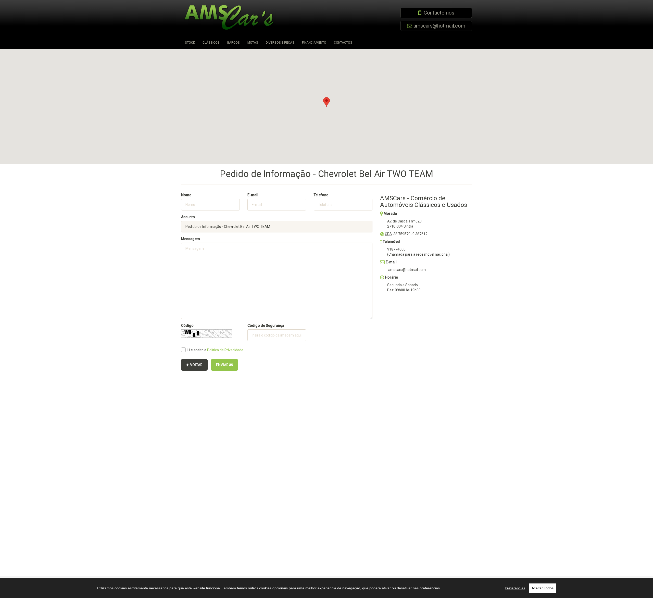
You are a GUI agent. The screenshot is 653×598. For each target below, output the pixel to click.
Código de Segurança (265, 325)
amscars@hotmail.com (439, 26)
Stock (190, 42)
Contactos (343, 42)
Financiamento (314, 42)
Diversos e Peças (280, 42)
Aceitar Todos (543, 588)
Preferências (515, 588)
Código (187, 325)
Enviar (222, 365)
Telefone (321, 195)
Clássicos (211, 42)
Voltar (196, 365)
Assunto (188, 217)
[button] (326, 102)
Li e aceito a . (215, 350)
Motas (252, 42)
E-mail (252, 195)
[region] (326, 588)
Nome (186, 195)
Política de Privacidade (225, 350)
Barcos (233, 42)
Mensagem (190, 239)
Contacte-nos (439, 13)
